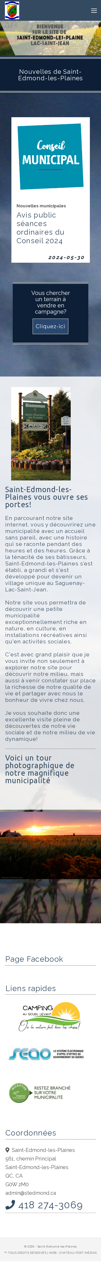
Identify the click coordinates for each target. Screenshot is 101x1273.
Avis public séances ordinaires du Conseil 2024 (41, 228)
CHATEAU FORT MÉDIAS (78, 1253)
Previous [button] (5, 867)
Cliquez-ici (50, 326)
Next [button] (96, 867)
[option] (50, 846)
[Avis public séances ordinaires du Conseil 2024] (50, 156)
